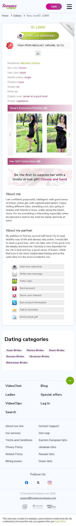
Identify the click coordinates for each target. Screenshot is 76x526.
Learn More (60, 521)
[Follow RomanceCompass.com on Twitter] (38, 483)
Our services (13, 433)
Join (54, 6)
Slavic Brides (56, 350)
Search (10, 412)
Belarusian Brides (16, 362)
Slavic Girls (45, 461)
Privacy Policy (14, 447)
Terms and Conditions (18, 440)
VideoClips (13, 403)
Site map (44, 433)
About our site (14, 426)
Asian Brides (13, 350)
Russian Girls (47, 454)
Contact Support (49, 426)
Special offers (51, 394)
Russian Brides (15, 356)
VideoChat (13, 386)
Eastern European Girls (53, 440)
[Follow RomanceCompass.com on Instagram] (49, 483)
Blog (44, 386)
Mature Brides (35, 350)
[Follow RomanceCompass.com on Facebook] (27, 483)
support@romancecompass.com (38, 498)
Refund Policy (14, 454)
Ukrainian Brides (39, 356)
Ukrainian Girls (47, 447)
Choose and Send (53, 179)
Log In (45, 403)
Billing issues (13, 461)
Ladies (10, 394)
